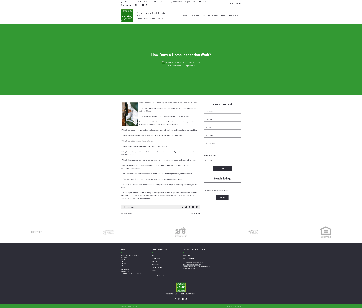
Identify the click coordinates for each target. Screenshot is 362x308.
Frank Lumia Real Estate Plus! (152, 14)
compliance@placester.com (191, 265)
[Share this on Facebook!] (182, 207)
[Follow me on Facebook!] (136, 5)
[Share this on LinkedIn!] (189, 207)
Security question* (210, 155)
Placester (238, 306)
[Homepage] (127, 15)
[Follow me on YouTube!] (143, 5)
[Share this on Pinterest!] (193, 207)
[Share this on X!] (186, 207)
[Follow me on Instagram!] (139, 5)
